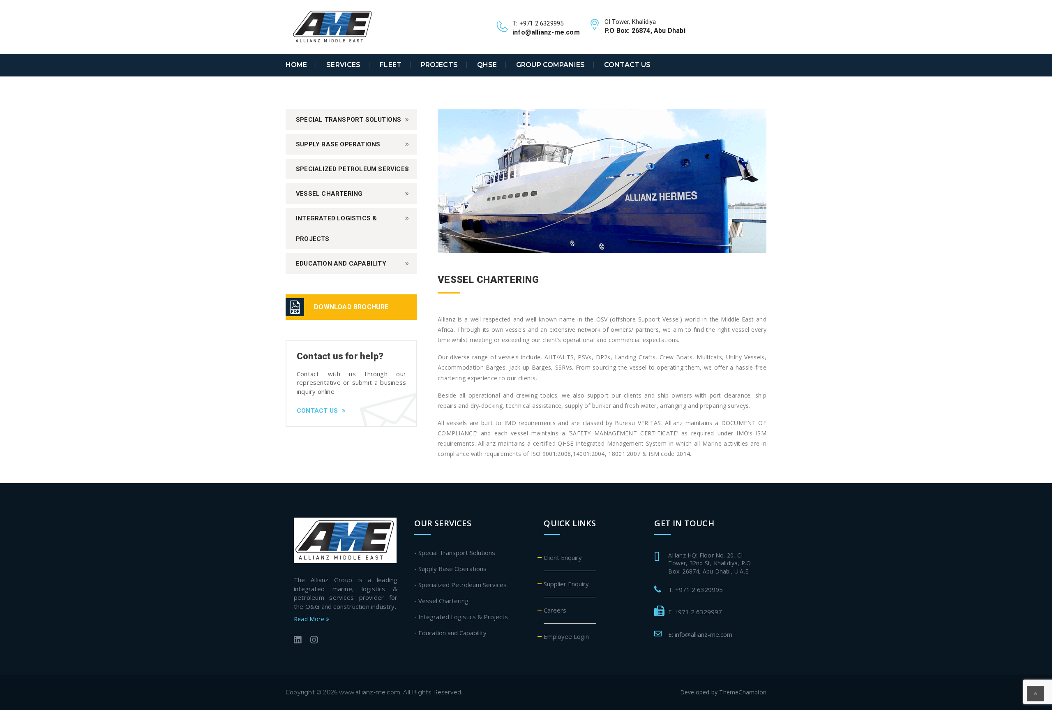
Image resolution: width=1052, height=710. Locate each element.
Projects (439, 65)
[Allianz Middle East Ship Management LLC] (333, 26)
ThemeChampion (742, 692)
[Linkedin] (297, 641)
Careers (555, 610)
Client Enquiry (563, 557)
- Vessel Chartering (441, 601)
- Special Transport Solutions (454, 552)
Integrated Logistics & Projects (336, 229)
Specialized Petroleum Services (352, 169)
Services (343, 65)
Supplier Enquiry (566, 584)
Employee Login (566, 636)
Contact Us (627, 65)
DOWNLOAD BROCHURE (351, 307)
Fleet (390, 65)
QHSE (487, 65)
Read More (310, 619)
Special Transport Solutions (348, 119)
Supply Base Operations (338, 144)
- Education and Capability (450, 633)
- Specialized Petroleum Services (460, 584)
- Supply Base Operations (450, 568)
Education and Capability (341, 263)
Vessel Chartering (329, 193)
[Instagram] (314, 641)
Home (296, 65)
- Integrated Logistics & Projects (461, 617)
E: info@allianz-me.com (700, 634)
